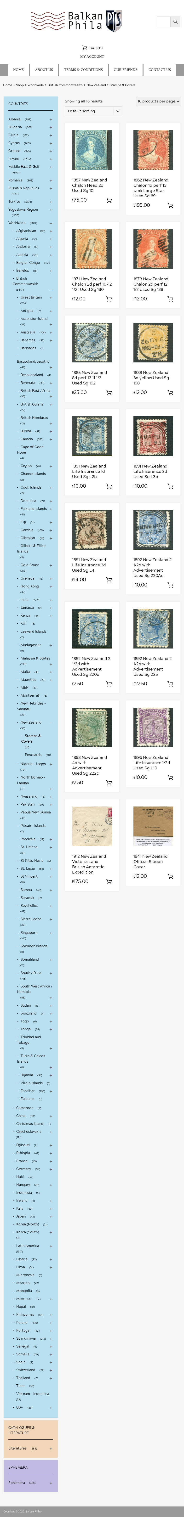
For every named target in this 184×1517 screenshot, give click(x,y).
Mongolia (24, 1291)
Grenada (27, 578)
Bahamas (28, 340)
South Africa (31, 973)
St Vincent (29, 876)
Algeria (22, 239)
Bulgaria (15, 127)
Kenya (25, 615)
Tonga (26, 1029)
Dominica (28, 501)
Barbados (28, 348)
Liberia (22, 1259)
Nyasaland (29, 796)
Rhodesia (28, 839)
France (22, 1161)
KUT (24, 623)
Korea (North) (27, 1224)
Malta (25, 672)
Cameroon (24, 1108)
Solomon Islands (34, 946)
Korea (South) (27, 1232)
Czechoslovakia (28, 1132)
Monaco (23, 1283)
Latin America (27, 1246)
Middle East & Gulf (24, 167)
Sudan (26, 1005)
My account (92, 56)
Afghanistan (26, 231)
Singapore (29, 933)
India (25, 600)
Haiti (20, 1177)
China (20, 1116)
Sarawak (27, 898)
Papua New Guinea (36, 812)
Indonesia (24, 1193)
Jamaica (27, 607)
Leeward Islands (33, 631)
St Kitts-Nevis (32, 861)
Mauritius (28, 680)
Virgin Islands (32, 1083)
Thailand (23, 1378)
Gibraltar (28, 538)
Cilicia (13, 135)
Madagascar (31, 645)
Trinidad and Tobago (29, 1040)
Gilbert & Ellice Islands (31, 548)
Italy (19, 1208)
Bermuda (28, 383)
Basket (96, 48)
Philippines (25, 1314)
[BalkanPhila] (76, 32)
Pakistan (27, 804)
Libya (20, 1267)
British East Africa (35, 391)
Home (18, 70)
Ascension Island (34, 319)
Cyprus (14, 143)
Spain (20, 1362)
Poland (22, 1323)
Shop (20, 85)
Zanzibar (28, 1091)
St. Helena (29, 847)
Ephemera (16, 1483)
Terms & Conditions (83, 70)
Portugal (23, 1330)
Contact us (160, 70)
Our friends (125, 70)
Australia (28, 332)
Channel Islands (33, 474)
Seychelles (29, 906)
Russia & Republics (23, 188)
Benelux (22, 270)
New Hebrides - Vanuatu (31, 706)
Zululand (27, 1099)
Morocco (23, 1299)
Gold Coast (30, 565)
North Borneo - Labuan (31, 780)
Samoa (26, 890)
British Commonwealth (65, 85)
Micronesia (25, 1275)
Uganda (27, 1075)
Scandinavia (26, 1338)
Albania (14, 119)
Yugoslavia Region (23, 209)
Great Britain (31, 297)
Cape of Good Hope (30, 450)
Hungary (23, 1185)
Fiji (23, 522)
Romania (15, 180)
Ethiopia (23, 1153)
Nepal (21, 1306)
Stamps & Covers (31, 738)
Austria (22, 255)
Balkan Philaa (34, 1512)
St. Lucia (28, 868)
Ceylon (26, 466)
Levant (13, 159)
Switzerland (25, 1370)
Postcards (33, 755)
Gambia (27, 530)
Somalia (22, 1354)
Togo (25, 1021)
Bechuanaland (32, 375)
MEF (24, 687)
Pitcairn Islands (33, 826)
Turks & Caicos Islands (31, 1059)
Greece (14, 151)
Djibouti (23, 1145)
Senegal (22, 1346)
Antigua (27, 311)
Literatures (17, 1448)
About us (44, 70)
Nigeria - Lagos (33, 764)
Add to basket (109, 200)
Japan (21, 1216)
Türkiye (14, 201)
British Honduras (34, 418)
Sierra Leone (31, 919)
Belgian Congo (28, 263)
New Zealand (96, 85)
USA (19, 1407)
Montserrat (30, 695)
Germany (23, 1169)
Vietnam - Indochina (32, 1394)
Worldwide (36, 85)
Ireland (22, 1200)
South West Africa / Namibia (34, 989)
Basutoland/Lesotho (33, 361)
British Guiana (32, 404)
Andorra (23, 246)
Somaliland (30, 959)
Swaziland (29, 1013)
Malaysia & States (35, 658)
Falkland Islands (34, 509)
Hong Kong (30, 586)
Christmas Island (29, 1124)
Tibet (20, 1386)
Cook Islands (31, 487)
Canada (27, 439)
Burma (26, 431)
